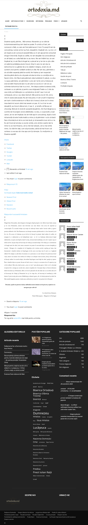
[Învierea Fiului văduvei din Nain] (65, 142)
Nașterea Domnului (42, 439)
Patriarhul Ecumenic (39, 462)
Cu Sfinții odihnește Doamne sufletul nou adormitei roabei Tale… (71, 407)
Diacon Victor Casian (75, 234)
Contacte (64, 83)
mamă (49, 428)
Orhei (35, 442)
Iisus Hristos (43, 420)
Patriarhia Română (38, 449)
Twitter (9, 148)
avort (35, 387)
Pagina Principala (66, 54)
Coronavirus (37, 406)
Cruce (45, 406)
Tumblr (9, 156)
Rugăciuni (30, 21)
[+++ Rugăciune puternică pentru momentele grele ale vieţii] (36, 340)
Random (10, 205)
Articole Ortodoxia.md (68, 60)
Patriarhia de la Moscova (40, 445)
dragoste (36, 410)
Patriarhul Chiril (37, 458)
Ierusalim (49, 417)
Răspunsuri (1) (12, 184)
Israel (43, 424)
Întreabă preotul (11, 26)
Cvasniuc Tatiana (73, 251)
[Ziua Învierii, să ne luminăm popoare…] (65, 203)
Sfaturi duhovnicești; (39, 476)
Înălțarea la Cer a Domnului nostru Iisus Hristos (64, 110)
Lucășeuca (39, 427)
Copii (42, 403)
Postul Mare (30, 517)
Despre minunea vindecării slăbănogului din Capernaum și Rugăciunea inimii (77, 175)
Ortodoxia (39, 21)
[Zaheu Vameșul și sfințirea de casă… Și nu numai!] (65, 187)
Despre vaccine (62, 515)
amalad (63, 389)
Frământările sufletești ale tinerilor (14, 517)
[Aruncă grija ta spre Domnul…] (78, 187)
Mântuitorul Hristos (44, 435)
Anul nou (50, 383)
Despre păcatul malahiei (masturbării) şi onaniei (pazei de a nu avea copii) (71, 416)
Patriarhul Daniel (48, 458)
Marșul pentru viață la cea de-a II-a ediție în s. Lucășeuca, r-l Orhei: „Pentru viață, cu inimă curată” (15, 368)
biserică (37, 399)
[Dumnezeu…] (78, 103)
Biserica (40, 387)
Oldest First (11, 201)
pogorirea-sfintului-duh (43, 512)
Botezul (44, 399)
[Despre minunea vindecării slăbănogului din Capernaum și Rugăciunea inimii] (78, 166)
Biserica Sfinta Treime (68, 80)
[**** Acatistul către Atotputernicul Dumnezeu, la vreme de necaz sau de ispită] (36, 352)
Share (6, 140)
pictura (45, 465)
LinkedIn (10, 160)
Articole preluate (66, 67)
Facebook (10, 144)
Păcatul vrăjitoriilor (38, 515)
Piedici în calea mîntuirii (59, 512)
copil (46, 403)
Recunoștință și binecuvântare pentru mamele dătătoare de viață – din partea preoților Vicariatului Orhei (16, 359)
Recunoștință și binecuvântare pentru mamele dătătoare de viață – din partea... (64, 129)
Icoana (44, 417)
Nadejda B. (71, 259)
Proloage (48, 21)
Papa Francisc (50, 442)
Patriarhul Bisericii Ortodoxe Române (41, 454)
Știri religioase (65, 57)
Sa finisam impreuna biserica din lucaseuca (62, 517)
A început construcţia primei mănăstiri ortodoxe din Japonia (71, 398)
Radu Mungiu (65, 405)
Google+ (10, 152)
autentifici (17, 318)
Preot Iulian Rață (42, 472)
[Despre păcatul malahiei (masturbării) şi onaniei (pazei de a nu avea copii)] (36, 364)
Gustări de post (66, 76)
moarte (35, 435)
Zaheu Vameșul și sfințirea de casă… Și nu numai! (64, 194)
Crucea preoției (50, 515)
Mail (8, 164)
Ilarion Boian (36, 424)
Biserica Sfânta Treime (41, 394)
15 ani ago (29, 169)
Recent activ (11, 209)
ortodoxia (42, 442)
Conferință (36, 403)
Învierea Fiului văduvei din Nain (14, 374)
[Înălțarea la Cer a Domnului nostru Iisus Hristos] (65, 103)
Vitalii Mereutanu (73, 267)
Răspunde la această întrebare (15, 214)
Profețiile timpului (67, 86)
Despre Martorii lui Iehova (26, 512)
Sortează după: (18, 193)
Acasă (7, 21)
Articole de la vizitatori (68, 63)
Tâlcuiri (63, 70)
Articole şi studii (17, 21)
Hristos (36, 416)
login (16, 179)
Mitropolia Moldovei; (46, 432)
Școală (35, 479)
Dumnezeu (41, 413)
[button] (81, 21)
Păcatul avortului (25, 515)
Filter (6, 190)
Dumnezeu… (76, 109)
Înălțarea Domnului (10, 512)
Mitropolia (36, 432)
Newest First (11, 197)
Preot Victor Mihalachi (71, 243)
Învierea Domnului (41, 517)
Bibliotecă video (66, 73)
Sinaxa (48, 476)
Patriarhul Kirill (37, 465)
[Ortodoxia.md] (44, 9)
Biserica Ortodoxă (43, 390)
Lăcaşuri (64, 21)
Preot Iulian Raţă (73, 226)
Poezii (56, 21)
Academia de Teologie (39, 383)
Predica (36, 469)
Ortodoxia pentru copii (11, 515)
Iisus (34, 420)
